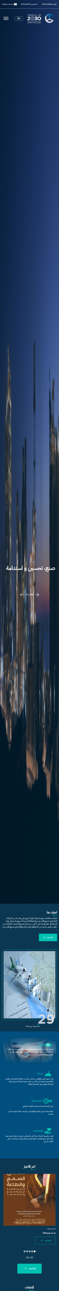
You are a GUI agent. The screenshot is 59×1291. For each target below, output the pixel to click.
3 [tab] (29, 1251)
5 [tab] (24, 1251)
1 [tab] (34, 1251)
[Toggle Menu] (5, 18)
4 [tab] (27, 1251)
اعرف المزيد (50, 937)
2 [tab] (32, 1251)
